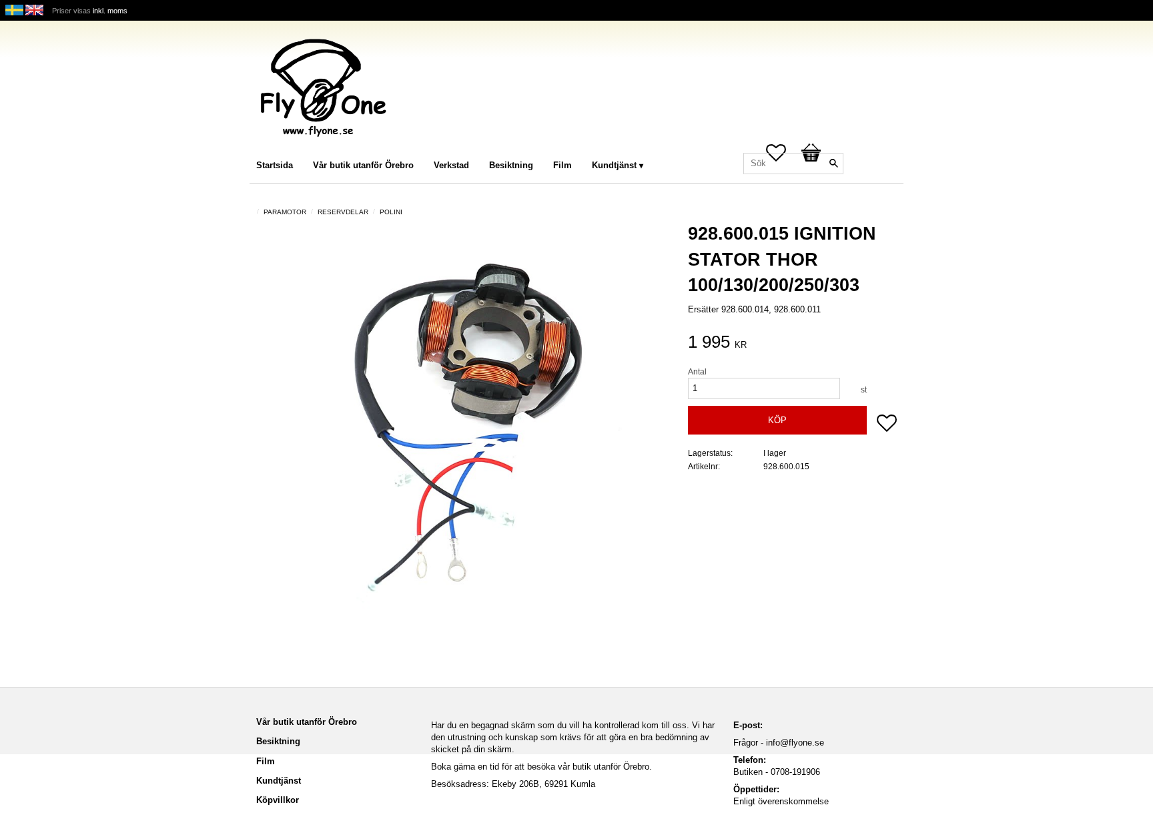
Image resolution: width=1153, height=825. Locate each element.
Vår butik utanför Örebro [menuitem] (363, 165)
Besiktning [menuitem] (511, 165)
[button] (887, 424)
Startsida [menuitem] (274, 165)
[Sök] (833, 164)
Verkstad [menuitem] (451, 165)
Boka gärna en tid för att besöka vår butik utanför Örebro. (541, 767)
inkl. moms (110, 11)
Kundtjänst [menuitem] (614, 165)
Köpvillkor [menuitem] (277, 800)
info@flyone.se (795, 743)
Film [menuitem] (562, 165)
